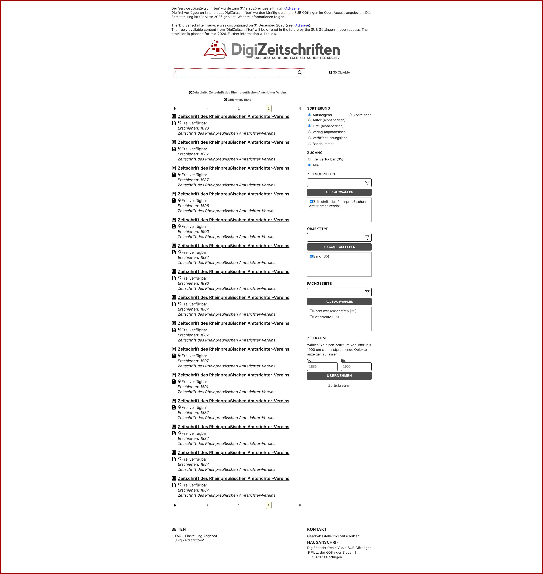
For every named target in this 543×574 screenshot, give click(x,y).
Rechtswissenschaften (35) (335, 311)
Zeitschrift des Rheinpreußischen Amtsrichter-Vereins (233, 116)
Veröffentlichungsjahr (329, 138)
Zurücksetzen (339, 385)
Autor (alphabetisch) (329, 120)
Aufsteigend (322, 115)
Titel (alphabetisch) (328, 126)
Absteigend (362, 115)
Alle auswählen (339, 192)
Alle (315, 165)
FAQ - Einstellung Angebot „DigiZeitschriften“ (196, 538)
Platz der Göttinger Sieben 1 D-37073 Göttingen (333, 554)
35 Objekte (341, 72)
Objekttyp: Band (240, 99)
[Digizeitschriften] (271, 50)
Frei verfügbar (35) (327, 159)
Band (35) (321, 256)
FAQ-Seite (291, 8)
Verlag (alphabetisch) (329, 132)
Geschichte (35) (326, 317)
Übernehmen (339, 376)
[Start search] (300, 73)
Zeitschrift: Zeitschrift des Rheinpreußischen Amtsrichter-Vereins (239, 92)
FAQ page (301, 25)
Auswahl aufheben (339, 247)
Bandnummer (323, 144)
